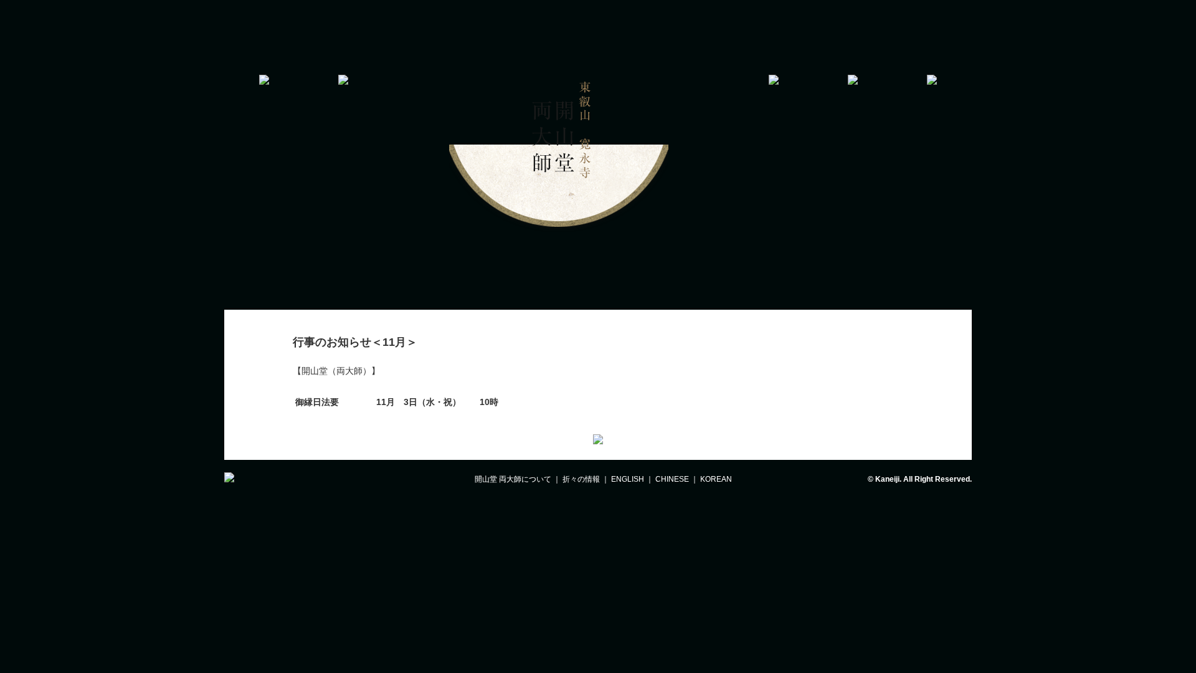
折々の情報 (581, 479)
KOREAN (716, 479)
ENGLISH (627, 479)
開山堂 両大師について (513, 479)
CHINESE (672, 479)
